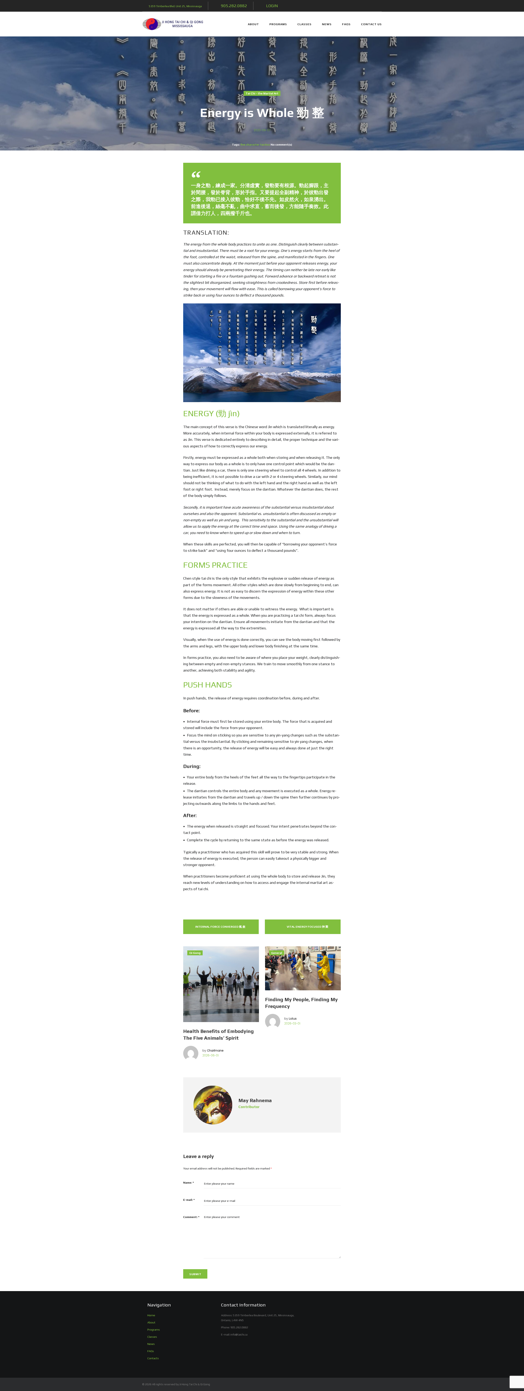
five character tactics (255, 144)
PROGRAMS (278, 24)
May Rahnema (255, 1100)
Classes (152, 1336)
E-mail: (189, 1199)
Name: (188, 1182)
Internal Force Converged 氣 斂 (220, 926)
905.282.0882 (239, 1327)
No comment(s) (281, 144)
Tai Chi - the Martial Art (262, 93)
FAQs (346, 24)
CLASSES (304, 24)
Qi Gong (195, 952)
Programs (153, 1329)
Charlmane (215, 1050)
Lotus (293, 1019)
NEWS (327, 24)
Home (151, 1315)
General (276, 952)
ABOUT (253, 24)
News (151, 1344)
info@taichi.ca (238, 1334)
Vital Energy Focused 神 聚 (307, 926)
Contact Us (371, 24)
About (151, 1322)
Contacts (153, 1358)
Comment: (191, 1217)
